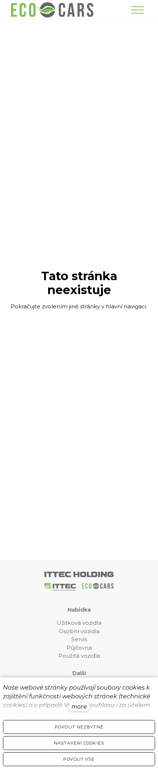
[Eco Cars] (52, 10)
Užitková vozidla (79, 622)
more (79, 706)
